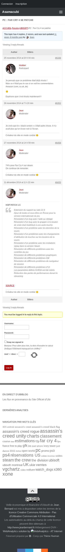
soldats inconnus (48, 456)
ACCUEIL (6, 28)
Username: (9, 323)
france (5, 446)
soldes (59, 456)
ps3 (52, 450)
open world (28, 450)
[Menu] (61, 12)
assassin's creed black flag (46, 427)
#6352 (58, 103)
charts (33, 436)
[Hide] (46, 550)
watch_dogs (44, 469)
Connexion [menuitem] (7, 3)
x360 (58, 469)
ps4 (6, 455)
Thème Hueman (51, 536)
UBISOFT (24, 28)
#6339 (58, 58)
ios (29, 445)
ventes (41, 465)
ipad (34, 446)
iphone (40, 446)
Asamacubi (10, 12)
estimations (25, 441)
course (6, 441)
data (12, 442)
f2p (37, 441)
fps (58, 441)
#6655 (58, 182)
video (23, 470)
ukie (32, 465)
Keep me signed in (15, 342)
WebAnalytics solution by (17, 531)
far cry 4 (48, 440)
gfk (25, 445)
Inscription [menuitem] (21, 3)
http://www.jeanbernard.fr (21, 527)
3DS (4, 427)
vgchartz (11, 469)
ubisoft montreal (12, 465)
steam (8, 460)
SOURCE (10, 285)
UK (26, 464)
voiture (30, 469)
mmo (18, 451)
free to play (16, 446)
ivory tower (50, 446)
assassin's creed (23, 427)
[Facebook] (21, 550)
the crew (23, 460)
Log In (9, 368)
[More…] (43, 550)
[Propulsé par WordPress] (30, 536)
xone (7, 474)
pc (38, 450)
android (10, 427)
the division (40, 460)
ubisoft (54, 460)
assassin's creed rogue (20, 431)
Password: (9, 333)
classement (51, 436)
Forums (15, 28)
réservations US (25, 455)
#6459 (58, 143)
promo (45, 450)
